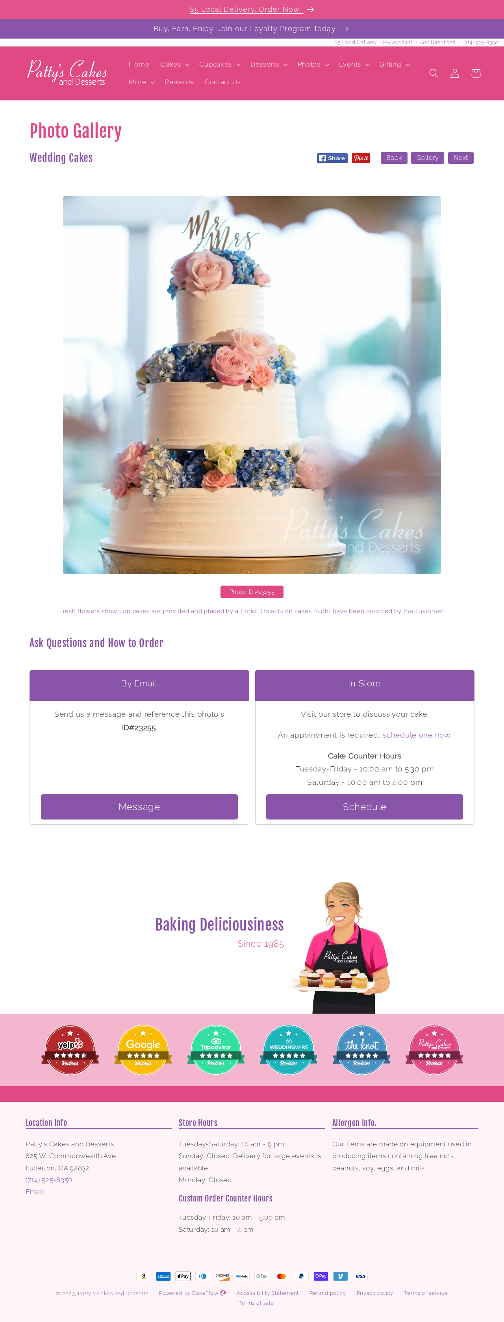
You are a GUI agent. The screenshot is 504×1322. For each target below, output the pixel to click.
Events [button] (350, 64)
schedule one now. (417, 735)
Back (394, 157)
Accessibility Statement (268, 1293)
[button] (174, 64)
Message (139, 806)
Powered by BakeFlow (189, 1293)
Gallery (428, 157)
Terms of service (426, 1293)
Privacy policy (375, 1293)
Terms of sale (256, 1303)
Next (461, 157)
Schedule (365, 806)
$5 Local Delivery (355, 42)
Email (35, 1192)
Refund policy (327, 1293)
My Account (397, 42)
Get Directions (438, 42)
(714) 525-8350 (480, 42)
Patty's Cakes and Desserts (113, 1293)
